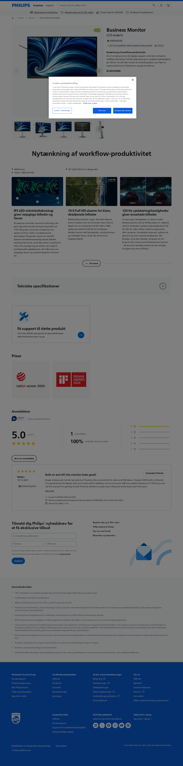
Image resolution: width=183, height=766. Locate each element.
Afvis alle (102, 110)
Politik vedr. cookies (90, 103)
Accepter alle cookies (123, 110)
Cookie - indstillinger (62, 110)
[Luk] (133, 80)
